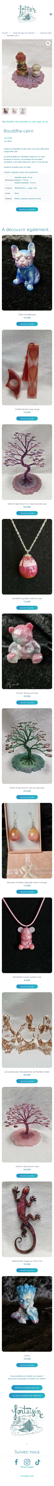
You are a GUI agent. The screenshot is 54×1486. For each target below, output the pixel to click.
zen (46, 121)
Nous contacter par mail (28, 1388)
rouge (38, 121)
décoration (24, 121)
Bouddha (10, 121)
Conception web (27, 1476)
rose (33, 121)
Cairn (17, 121)
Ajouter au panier (27, 209)
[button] (51, 14)
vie (43, 121)
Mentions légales (27, 1467)
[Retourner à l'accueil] (27, 14)
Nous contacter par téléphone (28, 1395)
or (30, 121)
